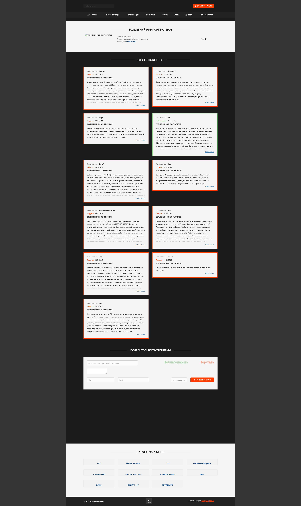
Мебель (165, 15)
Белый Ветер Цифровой (202, 462)
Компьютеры (133, 15)
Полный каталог (206, 15)
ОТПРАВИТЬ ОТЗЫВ (203, 380)
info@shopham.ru (208, 501)
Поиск (111, 6)
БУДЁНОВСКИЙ (99, 472)
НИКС (202, 472)
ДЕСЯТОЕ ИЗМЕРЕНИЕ (133, 472)
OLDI (167, 462)
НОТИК (99, 483)
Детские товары (112, 15)
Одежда (188, 15)
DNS (99, 462)
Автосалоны (92, 15)
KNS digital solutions (133, 462)
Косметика (150, 15)
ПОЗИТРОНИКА (133, 483)
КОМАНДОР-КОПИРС (167, 472)
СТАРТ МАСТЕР (167, 483)
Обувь (176, 15)
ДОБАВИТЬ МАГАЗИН (204, 6)
